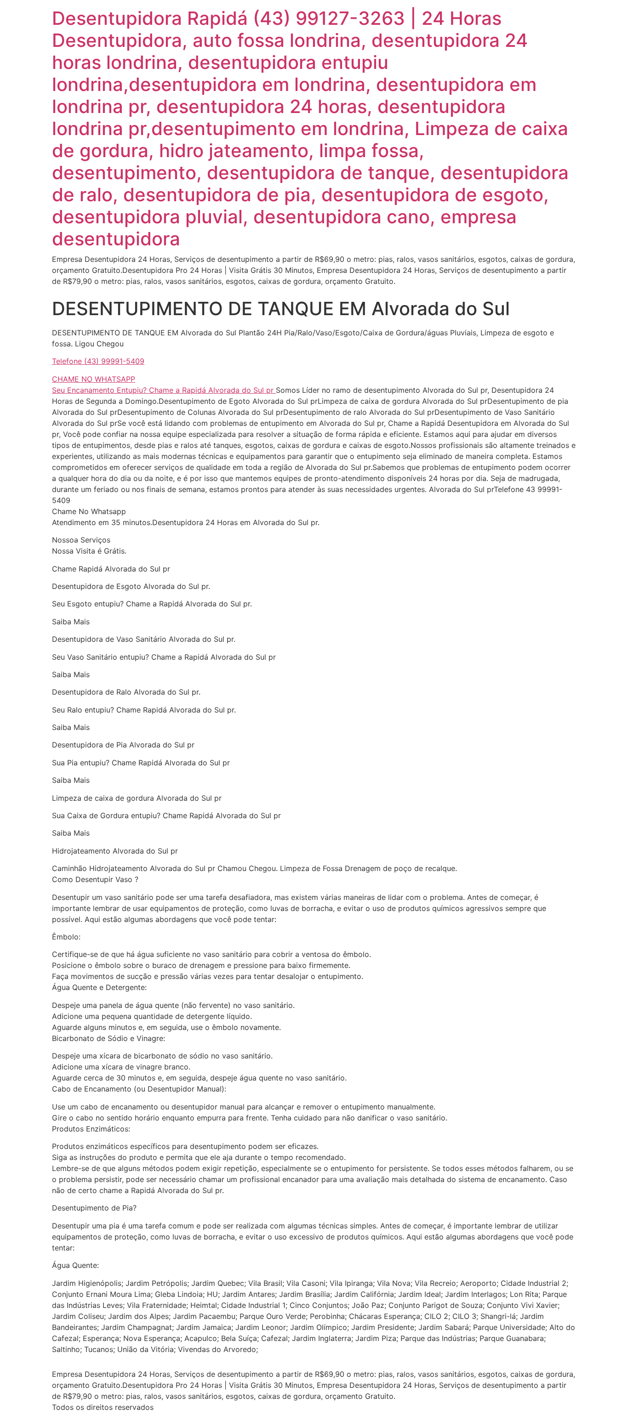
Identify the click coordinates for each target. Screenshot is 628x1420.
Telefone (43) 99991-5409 (98, 361)
